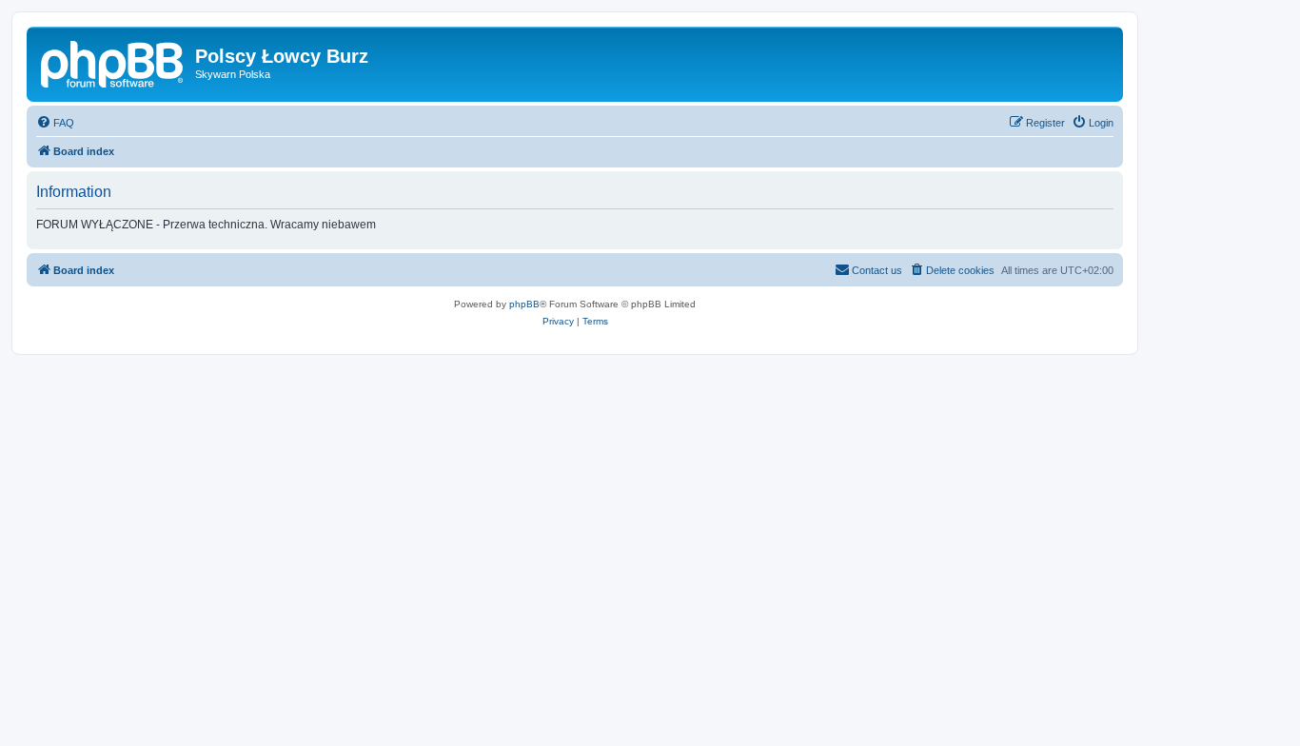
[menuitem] (55, 122)
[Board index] (113, 61)
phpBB (524, 304)
